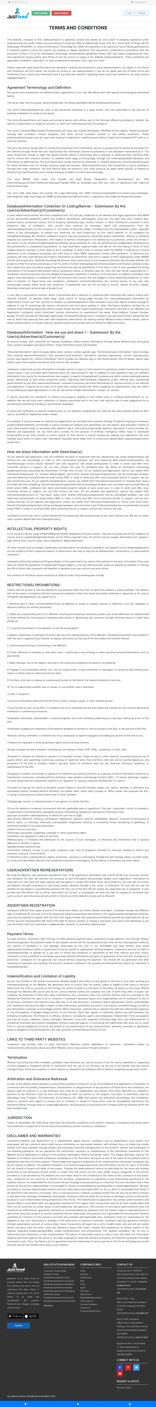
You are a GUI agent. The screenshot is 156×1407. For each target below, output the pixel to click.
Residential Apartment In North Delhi (59, 1301)
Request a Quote (124, 1387)
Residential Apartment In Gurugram (59, 1281)
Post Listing (41, 13)
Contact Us (85, 1307)
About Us (84, 1274)
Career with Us (86, 1301)
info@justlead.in (140, 2)
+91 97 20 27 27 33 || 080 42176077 (132, 1337)
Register (142, 13)
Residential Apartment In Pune (57, 1277)
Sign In (83, 1287)
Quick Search (61, 13)
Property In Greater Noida (55, 1271)
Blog (82, 1281)
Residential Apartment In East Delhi (59, 1297)
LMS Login (84, 1291)
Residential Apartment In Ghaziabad (59, 1291)
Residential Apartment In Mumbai (58, 1287)
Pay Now (18, 1325)
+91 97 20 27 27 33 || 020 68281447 (132, 1313)
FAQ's (82, 1284)
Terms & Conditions (89, 1304)
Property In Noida (51, 1274)
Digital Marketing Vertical (91, 1297)
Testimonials (85, 1277)
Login (129, 13)
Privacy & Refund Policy (90, 1311)
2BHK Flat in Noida (52, 1294)
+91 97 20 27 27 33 (125, 1289)
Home (83, 1271)
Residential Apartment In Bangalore (59, 1284)
